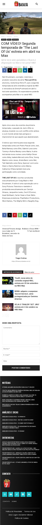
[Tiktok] (16, 494)
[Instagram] (4, 494)
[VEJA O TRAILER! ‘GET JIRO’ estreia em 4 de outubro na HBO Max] (7, 307)
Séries (16, 36)
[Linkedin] (25, 70)
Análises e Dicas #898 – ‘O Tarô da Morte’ (31, 230)
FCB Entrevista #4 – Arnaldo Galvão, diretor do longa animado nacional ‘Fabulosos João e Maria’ (19, 453)
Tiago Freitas (8, 67)
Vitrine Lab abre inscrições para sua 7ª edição (18, 387)
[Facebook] (4, 70)
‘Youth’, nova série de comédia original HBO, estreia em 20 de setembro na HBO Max (21, 391)
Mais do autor (29, 272)
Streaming (15, 39)
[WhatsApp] (20, 70)
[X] (9, 70)
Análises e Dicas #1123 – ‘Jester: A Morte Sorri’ (17, 420)
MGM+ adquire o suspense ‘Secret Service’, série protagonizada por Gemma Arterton (18, 400)
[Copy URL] (30, 70)
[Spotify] (22, 494)
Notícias (9, 36)
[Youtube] (10, 494)
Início (2, 36)
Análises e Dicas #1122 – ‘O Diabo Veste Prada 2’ (18, 423)
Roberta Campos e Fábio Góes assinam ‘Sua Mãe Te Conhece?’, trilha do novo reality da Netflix (19, 395)
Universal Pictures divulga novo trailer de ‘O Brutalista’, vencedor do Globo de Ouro (11, 232)
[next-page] (7, 315)
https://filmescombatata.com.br (21, 261)
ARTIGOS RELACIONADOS (13, 272)
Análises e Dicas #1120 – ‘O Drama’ (13, 431)
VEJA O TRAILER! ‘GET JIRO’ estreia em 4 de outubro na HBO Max (27, 307)
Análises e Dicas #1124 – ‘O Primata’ (13, 416)
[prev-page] (3, 315)
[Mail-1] (29, 494)
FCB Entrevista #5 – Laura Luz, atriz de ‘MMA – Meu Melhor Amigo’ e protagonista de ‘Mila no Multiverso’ (20, 449)
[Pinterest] (15, 70)
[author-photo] (21, 255)
